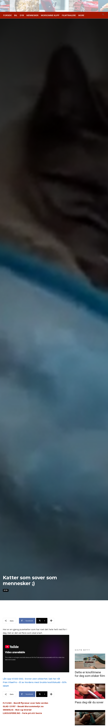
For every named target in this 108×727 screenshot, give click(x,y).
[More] (51, 621)
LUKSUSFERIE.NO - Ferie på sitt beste (22, 713)
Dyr (6, 590)
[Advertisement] (36, 613)
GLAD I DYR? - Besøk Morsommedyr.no (23, 706)
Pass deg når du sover (89, 702)
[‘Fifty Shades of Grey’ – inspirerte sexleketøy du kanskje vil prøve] (90, 717)
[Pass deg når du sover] (90, 691)
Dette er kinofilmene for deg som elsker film (90, 674)
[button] (103, 15)
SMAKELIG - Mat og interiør (17, 709)
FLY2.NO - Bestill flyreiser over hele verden (25, 702)
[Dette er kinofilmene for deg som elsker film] (90, 661)
